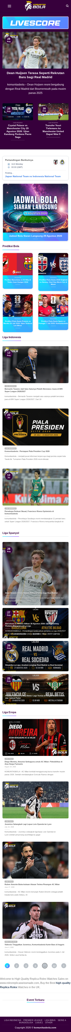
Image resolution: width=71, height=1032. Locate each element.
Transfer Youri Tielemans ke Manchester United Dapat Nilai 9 (53, 129)
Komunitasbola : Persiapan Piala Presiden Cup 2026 (27, 451)
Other (49, 1022)
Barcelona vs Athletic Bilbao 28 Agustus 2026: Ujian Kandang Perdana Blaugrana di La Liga (32, 625)
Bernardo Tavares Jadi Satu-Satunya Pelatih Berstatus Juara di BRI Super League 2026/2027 (34, 390)
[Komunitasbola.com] (35, 6)
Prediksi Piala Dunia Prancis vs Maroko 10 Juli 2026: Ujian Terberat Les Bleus (17, 323)
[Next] (63, 67)
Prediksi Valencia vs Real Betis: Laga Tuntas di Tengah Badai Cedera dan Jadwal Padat (35, 697)
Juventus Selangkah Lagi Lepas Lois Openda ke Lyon (28, 824)
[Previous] (8, 67)
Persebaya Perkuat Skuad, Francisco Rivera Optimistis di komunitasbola (29, 512)
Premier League (33, 1020)
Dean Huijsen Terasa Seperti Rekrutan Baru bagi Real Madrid (31, 593)
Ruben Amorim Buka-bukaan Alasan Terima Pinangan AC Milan (32, 884)
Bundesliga (26, 1022)
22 (54, 966)
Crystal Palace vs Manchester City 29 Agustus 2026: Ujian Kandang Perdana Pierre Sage (35, 77)
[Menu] (9, 6)
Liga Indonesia (12, 1020)
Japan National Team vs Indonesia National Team (33, 176)
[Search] (67, 6)
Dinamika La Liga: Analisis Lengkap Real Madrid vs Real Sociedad (34, 665)
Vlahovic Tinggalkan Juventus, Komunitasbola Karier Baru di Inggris (34, 945)
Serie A (62, 1020)
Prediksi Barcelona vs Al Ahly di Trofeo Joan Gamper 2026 (18, 281)
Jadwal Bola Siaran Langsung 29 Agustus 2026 (35, 236)
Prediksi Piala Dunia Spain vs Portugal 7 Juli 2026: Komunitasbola (53, 322)
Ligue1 (39, 1022)
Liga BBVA (50, 1020)
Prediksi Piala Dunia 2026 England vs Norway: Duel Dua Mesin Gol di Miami (53, 282)
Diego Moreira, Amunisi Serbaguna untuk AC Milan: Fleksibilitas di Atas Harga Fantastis (33, 763)
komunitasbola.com (45, 1027)
